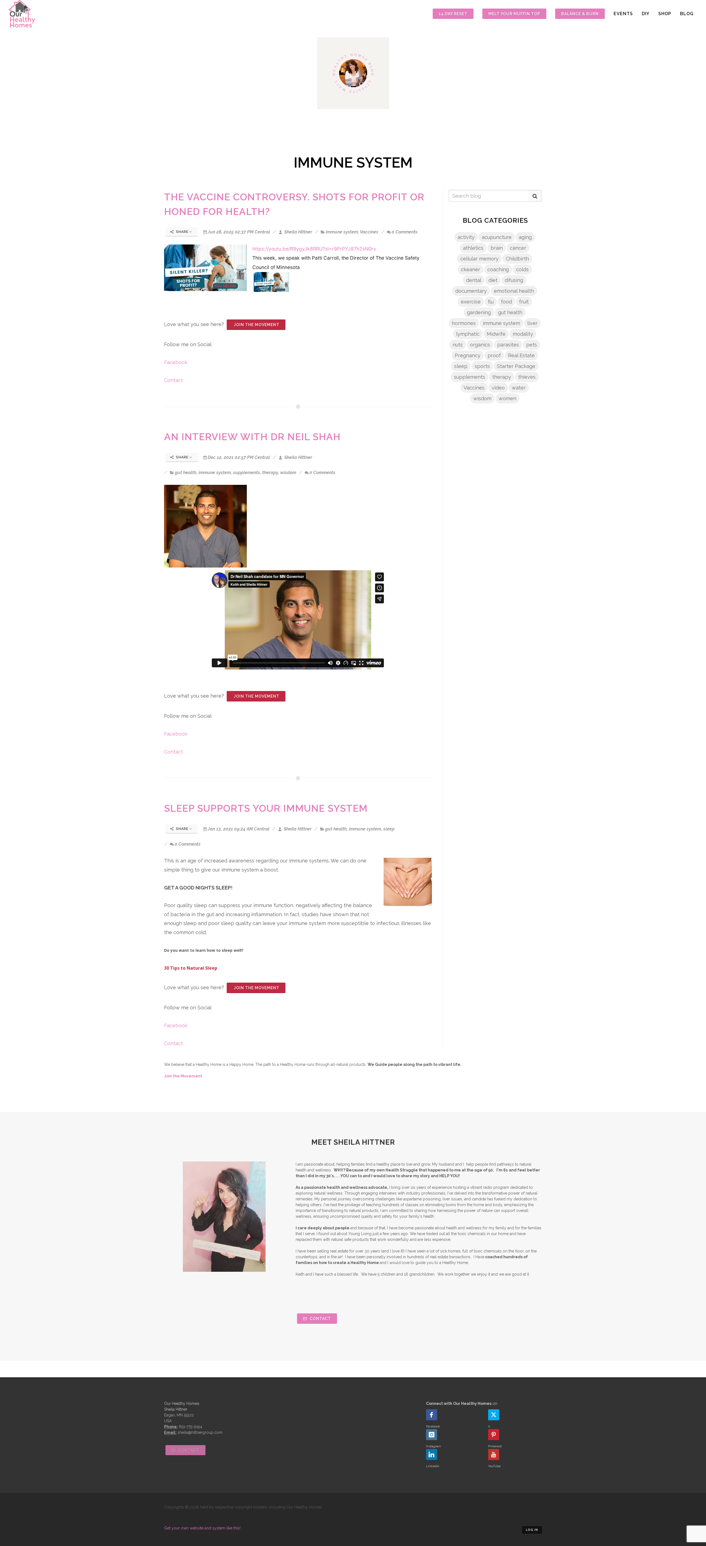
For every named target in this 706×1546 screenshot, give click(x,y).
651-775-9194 (190, 1426)
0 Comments (405, 232)
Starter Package (516, 366)
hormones (464, 323)
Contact (173, 380)
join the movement (256, 324)
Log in (532, 1530)
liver (532, 323)
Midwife (496, 334)
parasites (508, 345)
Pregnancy (467, 355)
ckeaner (470, 269)
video (498, 388)
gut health (185, 472)
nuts (458, 345)
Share (182, 232)
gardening (479, 312)
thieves (527, 377)
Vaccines (369, 232)
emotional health (514, 291)
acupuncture (497, 237)
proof (494, 355)
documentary (471, 291)
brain (497, 248)
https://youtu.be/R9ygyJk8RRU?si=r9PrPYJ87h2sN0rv (314, 249)
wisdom (288, 472)
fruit (524, 302)
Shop (664, 13)
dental (473, 280)
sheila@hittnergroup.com (200, 1432)
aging (525, 237)
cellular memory (479, 259)
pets (531, 345)
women (507, 398)
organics (480, 345)
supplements (246, 472)
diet (493, 280)
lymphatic (468, 334)
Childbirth (517, 259)
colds (522, 269)
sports (482, 366)
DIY (645, 13)
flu (491, 302)
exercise (471, 302)
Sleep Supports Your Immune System (266, 808)
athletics (473, 248)
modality (523, 334)
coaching (498, 269)
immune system (342, 232)
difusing (514, 280)
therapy (270, 472)
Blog (687, 13)
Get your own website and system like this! (202, 1528)
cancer (518, 248)
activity (466, 237)
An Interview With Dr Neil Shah (252, 436)
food (506, 302)
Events (623, 13)
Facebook (176, 362)
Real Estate (521, 355)
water (519, 388)
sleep (389, 829)
